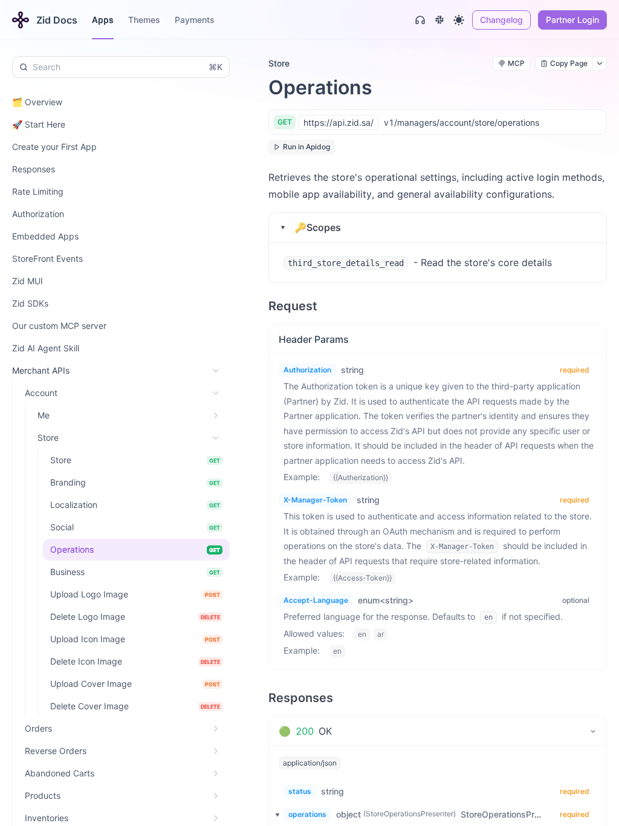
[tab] (437, 731)
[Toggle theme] (458, 20)
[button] (437, 227)
